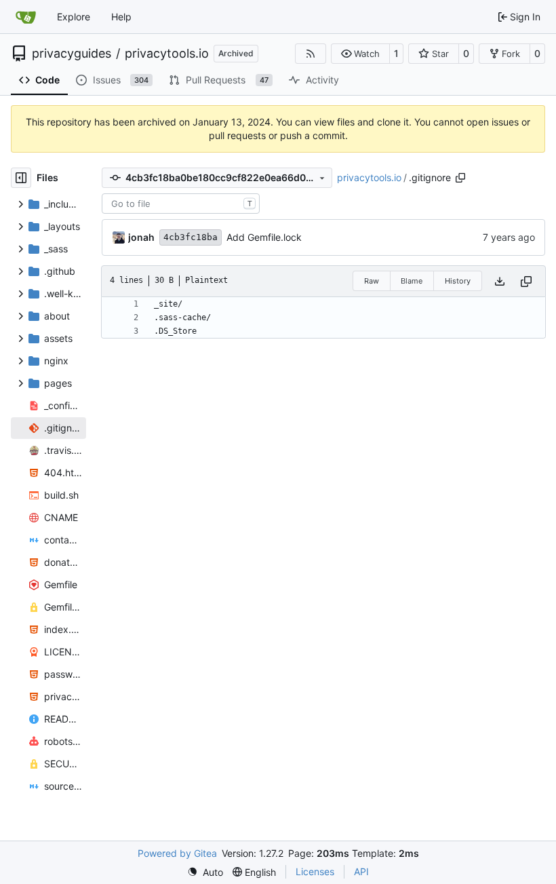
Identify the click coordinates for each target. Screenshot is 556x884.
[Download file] (500, 281)
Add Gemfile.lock (264, 237)
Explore (73, 16)
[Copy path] (460, 177)
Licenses (315, 871)
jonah (141, 237)
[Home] (26, 17)
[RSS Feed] (310, 53)
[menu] (205, 872)
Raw (371, 281)
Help (121, 16)
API (361, 871)
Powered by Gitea (177, 853)
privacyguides (71, 53)
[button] (360, 53)
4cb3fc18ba (190, 237)
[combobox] (181, 203)
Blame (411, 281)
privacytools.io (167, 53)
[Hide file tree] (21, 178)
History (458, 281)
